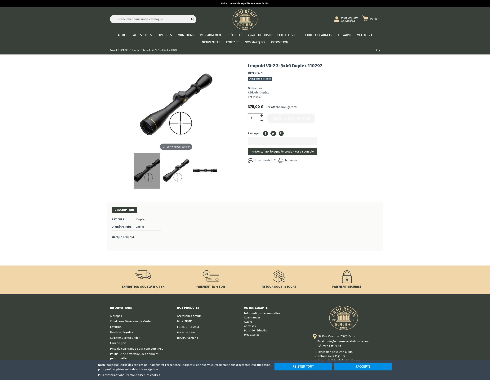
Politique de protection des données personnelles (134, 356)
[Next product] (379, 50)
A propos (116, 316)
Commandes (252, 317)
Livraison (116, 327)
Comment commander (125, 337)
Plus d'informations (111, 375)
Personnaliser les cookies (143, 375)
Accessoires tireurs (189, 316)
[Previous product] (377, 50)
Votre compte (256, 308)
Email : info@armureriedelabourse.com (343, 341)
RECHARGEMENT (187, 337)
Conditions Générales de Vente (130, 321)
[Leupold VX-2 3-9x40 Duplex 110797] (147, 171)
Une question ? (265, 160)
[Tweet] (273, 133)
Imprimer (291, 160)
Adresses (250, 326)
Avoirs (248, 322)
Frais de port (118, 343)
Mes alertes (251, 334)
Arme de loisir (186, 332)
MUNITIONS (185, 321)
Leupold (128, 237)
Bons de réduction (256, 330)
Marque (117, 237)
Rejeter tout (303, 367)
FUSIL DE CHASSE (188, 327)
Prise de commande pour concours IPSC (136, 348)
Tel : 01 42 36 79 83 (329, 345)
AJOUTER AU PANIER (291, 118)
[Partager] (265, 133)
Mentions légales (121, 332)
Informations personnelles (262, 313)
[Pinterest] (281, 133)
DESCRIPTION (124, 210)
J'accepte (363, 367)
